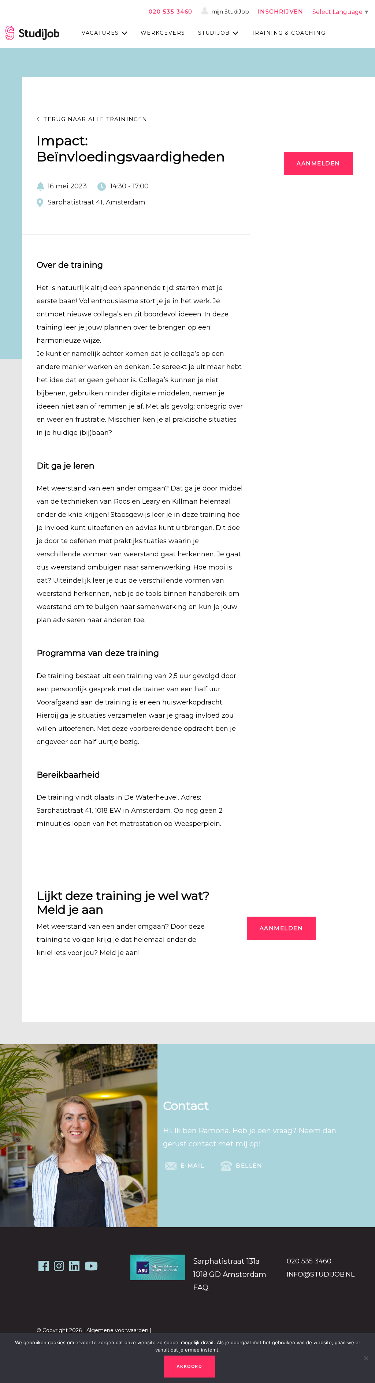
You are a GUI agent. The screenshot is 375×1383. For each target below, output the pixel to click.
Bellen (248, 1165)
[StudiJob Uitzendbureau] (32, 33)
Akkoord (190, 1366)
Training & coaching (289, 33)
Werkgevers (163, 33)
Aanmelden (318, 163)
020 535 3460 (171, 11)
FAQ (200, 1287)
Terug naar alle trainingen (94, 119)
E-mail (191, 1165)
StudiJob (214, 33)
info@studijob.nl (320, 1274)
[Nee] (366, 1358)
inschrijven (281, 11)
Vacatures (100, 33)
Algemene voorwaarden (117, 1330)
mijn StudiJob (229, 11)
